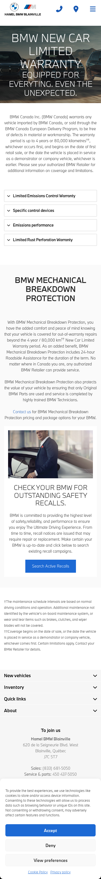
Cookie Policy (38, 872)
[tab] (50, 196)
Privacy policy (60, 872)
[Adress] (76, 8)
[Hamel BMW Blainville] (22, 9)
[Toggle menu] (90, 8)
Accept (50, 830)
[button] (50, 566)
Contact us (22, 411)
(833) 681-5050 (56, 768)
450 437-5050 (65, 774)
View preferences (51, 860)
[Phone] (59, 8)
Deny (50, 845)
